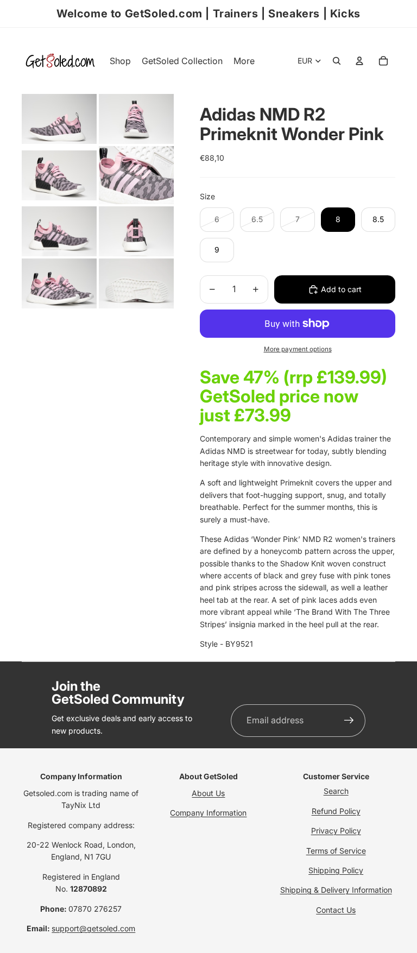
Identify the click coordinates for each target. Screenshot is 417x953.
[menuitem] (244, 60)
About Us (208, 793)
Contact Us (336, 909)
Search (336, 791)
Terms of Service (336, 850)
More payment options (298, 349)
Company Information (208, 812)
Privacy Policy (336, 830)
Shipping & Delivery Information (336, 889)
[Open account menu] (359, 61)
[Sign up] (349, 720)
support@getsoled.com (93, 928)
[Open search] (337, 61)
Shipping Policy (335, 870)
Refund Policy (336, 811)
